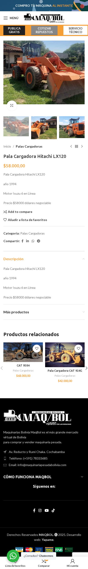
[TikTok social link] (53, 510)
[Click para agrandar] (12, 105)
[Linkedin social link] (27, 241)
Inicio (7, 146)
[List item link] (44, 458)
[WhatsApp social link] (33, 241)
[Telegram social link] (39, 241)
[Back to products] (76, 146)
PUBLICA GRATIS (14, 30)
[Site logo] (44, 18)
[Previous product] (71, 146)
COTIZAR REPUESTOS (44, 30)
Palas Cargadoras (29, 146)
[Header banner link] (44, 5)
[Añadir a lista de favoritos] (37, 349)
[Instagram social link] (40, 510)
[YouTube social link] (46, 510)
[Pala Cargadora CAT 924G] (65, 354)
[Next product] (82, 146)
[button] (7, 77)
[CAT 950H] (23, 352)
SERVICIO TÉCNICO (75, 30)
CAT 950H (23, 365)
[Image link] (37, 417)
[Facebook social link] (22, 241)
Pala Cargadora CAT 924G (65, 370)
